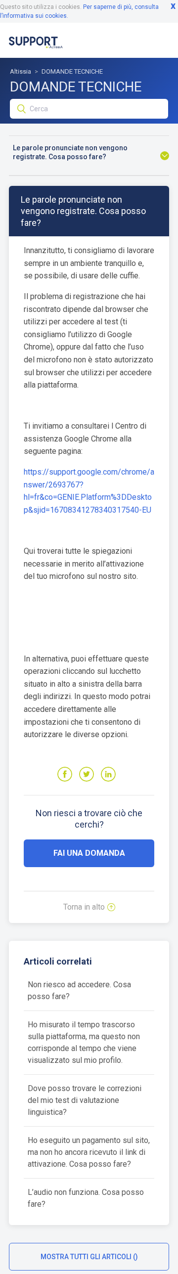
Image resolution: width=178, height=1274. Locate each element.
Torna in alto (84, 907)
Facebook (64, 774)
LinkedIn (108, 774)
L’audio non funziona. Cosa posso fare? (86, 1198)
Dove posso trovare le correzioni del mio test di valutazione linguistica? (84, 1100)
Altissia (20, 71)
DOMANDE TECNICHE (72, 71)
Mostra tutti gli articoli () (89, 1257)
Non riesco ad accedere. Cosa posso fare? (79, 990)
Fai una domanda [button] (89, 853)
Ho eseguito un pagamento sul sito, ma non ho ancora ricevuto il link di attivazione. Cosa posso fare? (89, 1152)
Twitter (86, 774)
